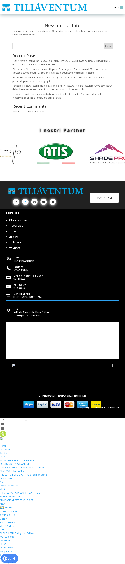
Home (3, 445)
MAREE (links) (6, 540)
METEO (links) (7, 536)
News (3, 503)
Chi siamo (5, 449)
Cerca (108, 45)
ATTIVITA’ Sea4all (8, 511)
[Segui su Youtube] (43, 202)
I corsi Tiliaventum (9, 485)
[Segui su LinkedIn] (53, 202)
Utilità (3, 529)
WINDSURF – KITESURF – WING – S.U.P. (20, 460)
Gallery (3, 518)
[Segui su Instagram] (34, 202)
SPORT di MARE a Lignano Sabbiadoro (19, 533)
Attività (3, 453)
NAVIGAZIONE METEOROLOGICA (16, 500)
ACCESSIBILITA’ (7, 515)
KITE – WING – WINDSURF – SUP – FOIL (20, 492)
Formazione (6, 478)
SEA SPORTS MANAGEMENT (14, 471)
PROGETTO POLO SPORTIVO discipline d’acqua (23, 474)
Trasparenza (113, 408)
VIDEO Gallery (7, 526)
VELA (2, 456)
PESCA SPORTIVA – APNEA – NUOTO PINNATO (24, 467)
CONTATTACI (104, 197)
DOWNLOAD (6, 547)
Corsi (2, 482)
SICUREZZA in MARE (10, 496)
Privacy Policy (83, 408)
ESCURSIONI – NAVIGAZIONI (14, 463)
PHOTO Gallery (7, 522)
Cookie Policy (99, 408)
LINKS (3, 544)
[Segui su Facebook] (16, 202)
